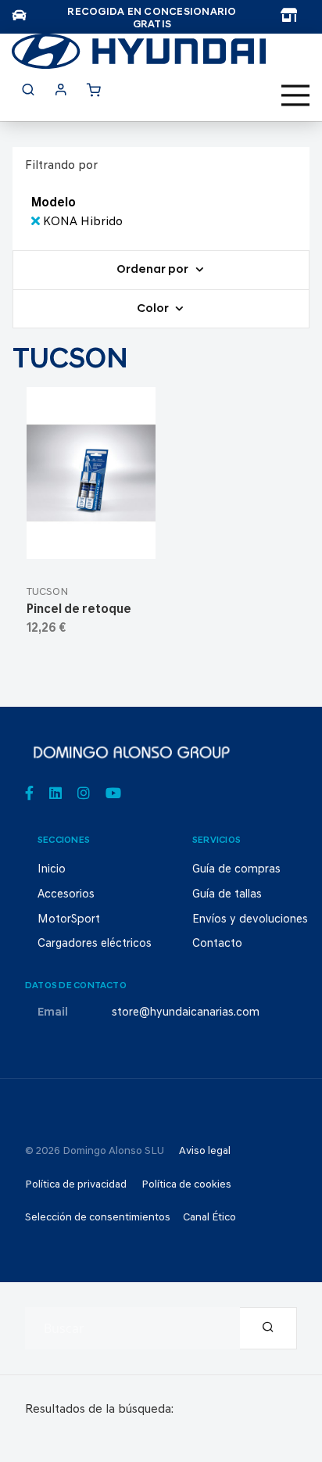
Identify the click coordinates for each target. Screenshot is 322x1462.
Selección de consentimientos (97, 1218)
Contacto (217, 944)
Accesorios (66, 895)
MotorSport (69, 920)
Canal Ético (209, 1218)
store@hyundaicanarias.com (185, 1013)
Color (154, 309)
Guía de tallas (227, 895)
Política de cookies (186, 1185)
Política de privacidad (76, 1185)
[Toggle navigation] (295, 95)
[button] (129, 541)
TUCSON (47, 592)
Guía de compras (236, 870)
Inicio (52, 870)
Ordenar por (153, 270)
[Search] (268, 1328)
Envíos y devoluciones (250, 920)
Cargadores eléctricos (95, 944)
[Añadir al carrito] (91, 541)
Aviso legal (205, 1151)
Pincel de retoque (79, 610)
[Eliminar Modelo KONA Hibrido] (37, 222)
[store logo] (139, 51)
